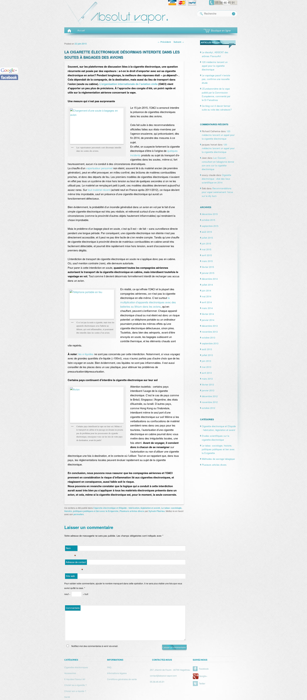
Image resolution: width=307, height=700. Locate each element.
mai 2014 (206, 296)
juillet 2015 (207, 237)
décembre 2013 (210, 325)
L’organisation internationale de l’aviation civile (128, 84)
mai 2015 (206, 249)
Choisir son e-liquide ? (75, 691)
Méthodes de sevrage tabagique (218, 459)
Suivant (179, 41)
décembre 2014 (210, 278)
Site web (70, 576)
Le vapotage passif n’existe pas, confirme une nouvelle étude (216, 79)
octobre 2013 (208, 337)
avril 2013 (207, 372)
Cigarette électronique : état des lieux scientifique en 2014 (216, 178)
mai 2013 (206, 367)
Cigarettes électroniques (76, 667)
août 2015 (207, 231)
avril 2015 (207, 255)
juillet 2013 (207, 355)
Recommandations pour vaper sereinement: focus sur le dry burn (217, 192)
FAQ (109, 667)
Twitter (202, 683)
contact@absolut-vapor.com (163, 675)
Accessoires (70, 673)
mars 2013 (207, 378)
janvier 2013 (208, 390)
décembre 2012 (210, 396)
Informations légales (117, 673)
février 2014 (208, 314)
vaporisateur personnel (99, 168)
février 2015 (208, 267)
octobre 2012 (208, 408)
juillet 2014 (207, 284)
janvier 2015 (208, 273)
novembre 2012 (210, 402)
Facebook (204, 668)
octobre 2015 (208, 220)
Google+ (203, 675)
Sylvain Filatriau (157, 511)
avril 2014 (207, 302)
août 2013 (207, 349)
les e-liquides (85, 354)
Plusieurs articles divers (132, 511)
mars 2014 (207, 308)
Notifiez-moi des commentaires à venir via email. (94, 645)
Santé (67, 696)
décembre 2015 (210, 214)
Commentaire (73, 608)
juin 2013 (206, 361)
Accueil (81, 30)
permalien (79, 514)
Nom (71, 548)
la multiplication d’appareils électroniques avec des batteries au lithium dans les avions (148, 302)
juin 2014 (206, 290)
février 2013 (208, 384)
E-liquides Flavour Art (74, 679)
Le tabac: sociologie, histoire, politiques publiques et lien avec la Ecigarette (218, 449)
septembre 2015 (210, 226)
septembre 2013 (210, 343)
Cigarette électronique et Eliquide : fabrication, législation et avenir (126, 507)
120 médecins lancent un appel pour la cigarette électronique (215, 65)
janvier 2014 (208, 320)
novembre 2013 (210, 331)
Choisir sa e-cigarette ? (75, 685)
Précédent (164, 41)
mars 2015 (207, 261)
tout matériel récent (99, 190)
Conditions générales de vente (122, 679)
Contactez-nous (162, 659)
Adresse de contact (76, 562)
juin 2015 (206, 243)
